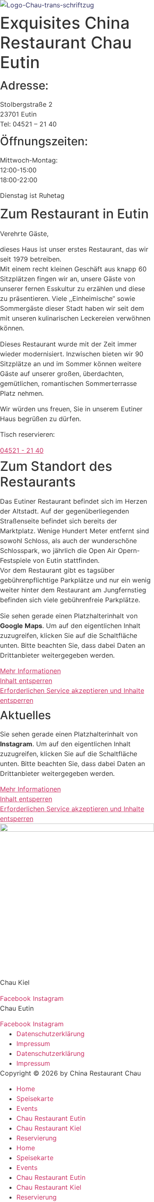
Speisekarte (34, 1098)
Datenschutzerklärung (50, 1034)
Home (25, 1089)
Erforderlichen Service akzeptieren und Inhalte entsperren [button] (72, 695)
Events (26, 1108)
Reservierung (36, 1138)
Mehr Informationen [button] (30, 671)
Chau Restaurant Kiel (48, 1128)
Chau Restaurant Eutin (50, 1118)
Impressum (33, 1043)
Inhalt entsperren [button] (26, 681)
